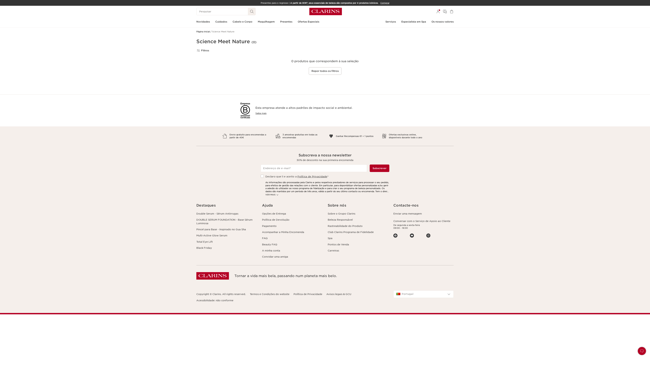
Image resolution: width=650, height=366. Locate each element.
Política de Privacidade (312, 176)
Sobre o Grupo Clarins (341, 213)
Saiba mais (260, 113)
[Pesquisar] (252, 11)
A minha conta (271, 250)
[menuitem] (438, 11)
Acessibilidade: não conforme (214, 300)
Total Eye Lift (204, 241)
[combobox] (423, 294)
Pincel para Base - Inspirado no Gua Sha (221, 229)
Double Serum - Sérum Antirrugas (217, 213)
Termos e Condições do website (269, 294)
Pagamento (269, 226)
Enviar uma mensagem (407, 213)
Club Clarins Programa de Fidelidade (351, 232)
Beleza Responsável (340, 219)
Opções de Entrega (274, 213)
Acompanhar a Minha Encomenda (283, 232)
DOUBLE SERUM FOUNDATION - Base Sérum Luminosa (224, 221)
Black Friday (204, 248)
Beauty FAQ (269, 244)
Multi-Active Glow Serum (211, 235)
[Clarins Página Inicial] (325, 11)
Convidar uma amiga (275, 256)
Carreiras (333, 250)
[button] (642, 351)
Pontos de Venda (338, 244)
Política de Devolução (275, 219)
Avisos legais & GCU (338, 294)
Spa (330, 238)
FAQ (264, 238)
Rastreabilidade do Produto (345, 226)
